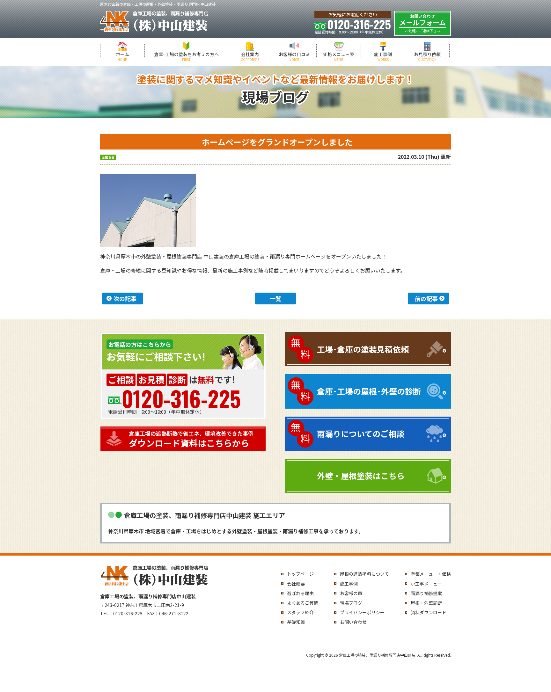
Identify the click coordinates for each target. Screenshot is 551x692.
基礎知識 (296, 622)
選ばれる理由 (300, 593)
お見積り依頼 (427, 56)
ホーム (122, 56)
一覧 (275, 298)
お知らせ (108, 157)
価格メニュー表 (338, 56)
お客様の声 (351, 593)
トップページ (300, 574)
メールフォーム (422, 23)
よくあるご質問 (302, 603)
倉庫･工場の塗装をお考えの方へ (186, 56)
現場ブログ (351, 603)
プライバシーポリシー (362, 612)
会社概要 (296, 583)
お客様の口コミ (294, 56)
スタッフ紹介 (300, 612)
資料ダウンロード (428, 612)
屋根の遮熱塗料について (364, 574)
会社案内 (250, 56)
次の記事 (125, 298)
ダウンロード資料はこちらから (191, 439)
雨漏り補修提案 (426, 593)
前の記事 (426, 298)
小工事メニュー (426, 583)
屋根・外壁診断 (426, 603)
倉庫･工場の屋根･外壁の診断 (369, 391)
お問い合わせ (353, 622)
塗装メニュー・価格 (431, 574)
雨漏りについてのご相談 (360, 433)
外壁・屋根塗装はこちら (361, 475)
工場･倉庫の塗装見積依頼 (363, 349)
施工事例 (383, 56)
